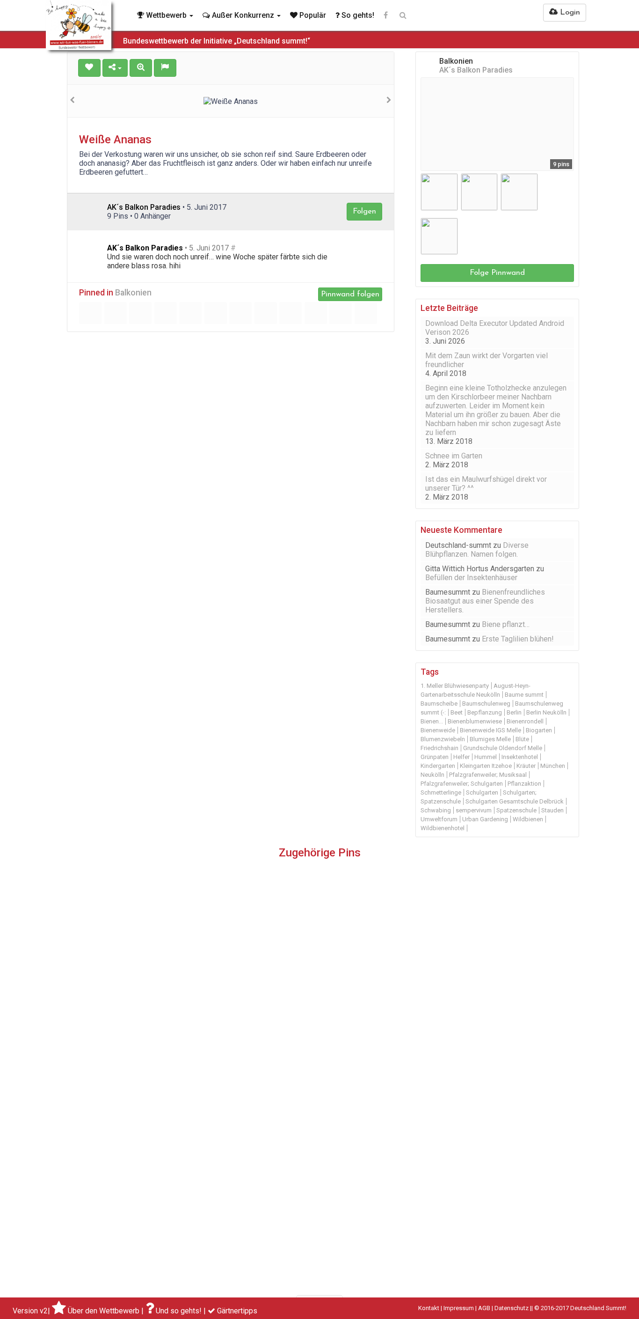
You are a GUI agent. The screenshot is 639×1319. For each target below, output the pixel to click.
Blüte (522, 739)
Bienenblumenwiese (475, 721)
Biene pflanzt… (506, 624)
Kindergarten (438, 765)
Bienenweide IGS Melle (490, 730)
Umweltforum (439, 819)
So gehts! (357, 15)
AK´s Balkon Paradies (145, 247)
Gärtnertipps (237, 1310)
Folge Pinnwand (497, 273)
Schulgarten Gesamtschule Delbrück (514, 801)
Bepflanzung (484, 712)
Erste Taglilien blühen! (518, 638)
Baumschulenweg (486, 703)
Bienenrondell (525, 721)
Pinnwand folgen (350, 294)
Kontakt (428, 1308)
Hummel (485, 756)
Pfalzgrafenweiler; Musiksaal (488, 774)
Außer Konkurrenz (243, 15)
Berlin (514, 712)
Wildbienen (528, 819)
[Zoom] (141, 68)
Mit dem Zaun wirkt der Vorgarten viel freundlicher (486, 360)
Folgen (364, 211)
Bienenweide (438, 730)
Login (569, 12)
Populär (312, 15)
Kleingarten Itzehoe (486, 765)
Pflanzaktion (524, 783)
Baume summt (524, 694)
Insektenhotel (519, 756)
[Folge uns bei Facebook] (385, 15)
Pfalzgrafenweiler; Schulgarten (462, 783)
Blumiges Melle (490, 739)
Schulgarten (482, 792)
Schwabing (436, 810)
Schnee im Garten (453, 455)
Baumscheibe (439, 703)
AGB (484, 1308)
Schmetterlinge (441, 792)
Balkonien (133, 292)
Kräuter (526, 765)
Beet (456, 712)
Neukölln (432, 774)
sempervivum (474, 810)
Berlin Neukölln (546, 712)
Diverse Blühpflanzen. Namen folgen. (477, 550)
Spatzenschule (516, 810)
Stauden (552, 810)
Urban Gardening (485, 819)
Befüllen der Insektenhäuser (471, 577)
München (552, 765)
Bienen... (432, 721)
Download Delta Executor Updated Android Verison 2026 (494, 328)
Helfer (461, 756)
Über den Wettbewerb (103, 1310)
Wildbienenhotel (443, 828)
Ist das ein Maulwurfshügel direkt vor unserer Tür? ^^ (486, 484)
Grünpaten (435, 756)
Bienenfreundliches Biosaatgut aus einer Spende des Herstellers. (485, 601)
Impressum (458, 1308)
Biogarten (539, 730)
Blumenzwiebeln (443, 739)
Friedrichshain (439, 748)
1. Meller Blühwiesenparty (455, 685)
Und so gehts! (179, 1310)
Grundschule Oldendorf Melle (502, 748)
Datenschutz (511, 1308)
